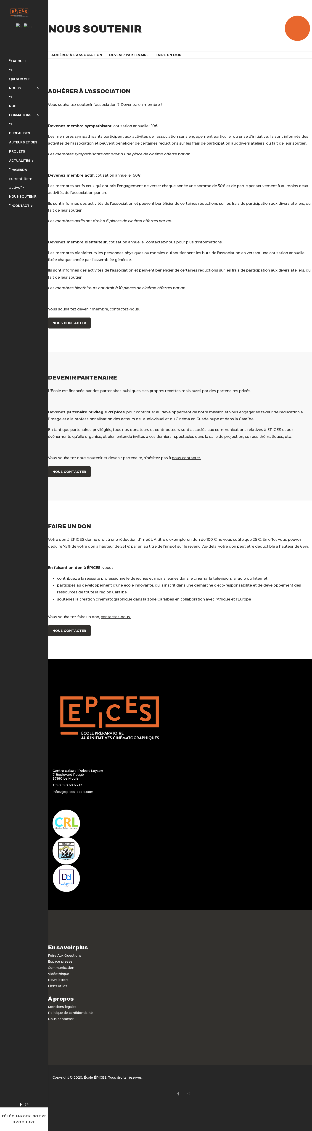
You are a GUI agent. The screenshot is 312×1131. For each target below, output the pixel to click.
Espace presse (60, 961)
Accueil (20, 61)
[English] (28, 26)
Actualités (19, 160)
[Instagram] (26, 1104)
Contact (21, 205)
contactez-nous (124, 309)
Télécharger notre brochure (24, 1119)
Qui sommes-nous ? (20, 83)
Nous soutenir (23, 196)
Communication (61, 968)
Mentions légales (62, 1007)
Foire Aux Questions (65, 955)
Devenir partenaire (129, 55)
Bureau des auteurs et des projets (23, 142)
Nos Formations (20, 110)
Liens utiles (57, 986)
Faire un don (169, 55)
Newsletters (58, 980)
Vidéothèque (58, 974)
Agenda (20, 170)
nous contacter (186, 458)
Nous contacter (69, 323)
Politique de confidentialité (70, 1013)
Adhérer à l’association (76, 55)
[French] (19, 26)
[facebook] (21, 1104)
